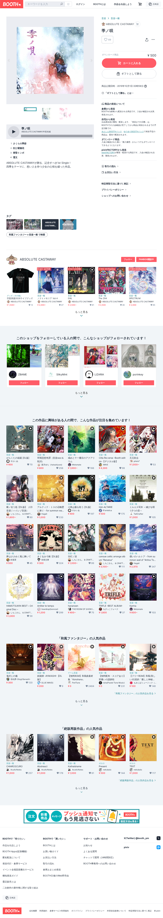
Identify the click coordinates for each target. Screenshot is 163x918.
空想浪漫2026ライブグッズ (20, 298)
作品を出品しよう (123, 4)
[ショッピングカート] (140, 4)
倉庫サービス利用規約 (59, 911)
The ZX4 (103, 298)
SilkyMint (61, 374)
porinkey (138, 374)
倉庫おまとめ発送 (52, 869)
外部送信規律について (116, 911)
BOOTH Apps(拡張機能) (15, 851)
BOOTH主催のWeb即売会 (56, 875)
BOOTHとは (99, 4)
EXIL (70, 298)
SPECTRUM (135, 298)
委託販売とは (9, 881)
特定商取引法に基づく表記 (115, 183)
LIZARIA (99, 374)
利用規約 (43, 911)
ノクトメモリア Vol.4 (47, 298)
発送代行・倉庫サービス (15, 863)
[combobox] (45, 4)
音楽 (104, 18)
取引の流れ (110, 166)
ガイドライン (77, 911)
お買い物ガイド (51, 851)
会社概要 (33, 911)
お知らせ (87, 845)
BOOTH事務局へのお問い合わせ (99, 863)
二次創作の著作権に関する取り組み (20, 887)
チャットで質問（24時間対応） (99, 857)
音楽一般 (115, 18)
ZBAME (22, 374)
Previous (8, 60)
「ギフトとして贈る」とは (118, 93)
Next (91, 60)
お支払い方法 (111, 172)
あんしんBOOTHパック (112, 131)
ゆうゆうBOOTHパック (134, 131)
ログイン (80, 4)
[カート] (137, 24)
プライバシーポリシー (113, 189)
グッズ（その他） (14, 296)
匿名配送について (11, 857)
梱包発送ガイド (10, 875)
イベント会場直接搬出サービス (18, 869)
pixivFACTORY (108, 152)
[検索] (62, 4)
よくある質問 (90, 851)
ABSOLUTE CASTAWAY (38, 259)
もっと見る (81, 392)
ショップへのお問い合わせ (115, 195)
